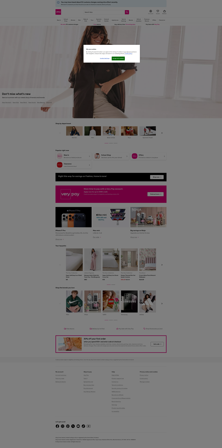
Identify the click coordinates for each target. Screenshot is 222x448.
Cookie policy (128, 53)
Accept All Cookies (118, 58)
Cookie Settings (105, 58)
